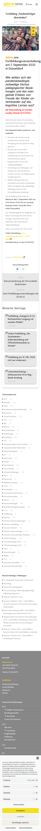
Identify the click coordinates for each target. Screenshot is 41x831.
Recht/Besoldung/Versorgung (13, 507)
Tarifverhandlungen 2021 (12, 542)
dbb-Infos (8, 727)
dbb (4, 423)
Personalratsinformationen (13, 493)
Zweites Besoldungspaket (12, 587)
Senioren (6, 517)
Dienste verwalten (18, 804)
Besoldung (7, 584)
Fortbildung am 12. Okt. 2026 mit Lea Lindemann (21, 359)
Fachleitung (8, 737)
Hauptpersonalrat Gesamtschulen (15, 444)
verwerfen (20, 817)
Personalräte (8, 490)
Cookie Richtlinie (8, 687)
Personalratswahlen (10, 497)
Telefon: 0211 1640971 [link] (10, 672)
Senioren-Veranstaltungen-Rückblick (16, 535)
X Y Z (5, 559)
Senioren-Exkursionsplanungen (14, 521)
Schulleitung (7, 514)
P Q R (5, 486)
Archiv (5, 406)
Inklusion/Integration (10, 451)
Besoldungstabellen (11, 713)
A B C (5, 399)
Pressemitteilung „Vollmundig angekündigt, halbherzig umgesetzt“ (18, 592)
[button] (38, 758)
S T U (5, 510)
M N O (5, 476)
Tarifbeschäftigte (9, 538)
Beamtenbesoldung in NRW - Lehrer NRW (18, 610)
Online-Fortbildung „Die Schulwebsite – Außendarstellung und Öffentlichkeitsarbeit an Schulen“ (19, 339)
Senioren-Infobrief (10, 528)
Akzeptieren (20, 811)
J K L (4, 455)
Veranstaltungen (9, 552)
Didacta (6, 427)
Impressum (6, 690)
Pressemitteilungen (10, 503)
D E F (5, 420)
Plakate (6, 500)
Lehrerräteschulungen (11, 472)
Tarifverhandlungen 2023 (12, 545)
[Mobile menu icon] (36, 4)
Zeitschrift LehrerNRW (11, 563)
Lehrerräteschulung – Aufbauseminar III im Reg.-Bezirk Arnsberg (20, 374)
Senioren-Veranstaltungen (13, 531)
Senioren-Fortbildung (11, 524)
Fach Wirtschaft (9, 430)
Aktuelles (6, 403)
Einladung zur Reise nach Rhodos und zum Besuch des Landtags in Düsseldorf (20, 623)
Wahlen (6, 556)
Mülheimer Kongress (10, 483)
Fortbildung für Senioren (12, 639)
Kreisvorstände (8, 469)
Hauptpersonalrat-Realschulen (14, 448)
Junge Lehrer (7, 458)
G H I (5, 441)
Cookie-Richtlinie (10, 827)
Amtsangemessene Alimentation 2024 (17, 613)
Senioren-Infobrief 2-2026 (13, 597)
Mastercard (7, 479)
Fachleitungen (8, 434)
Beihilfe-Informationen (15, 710)
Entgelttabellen (10, 734)
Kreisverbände (8, 465)
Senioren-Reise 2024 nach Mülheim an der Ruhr (20, 632)
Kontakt (6, 462)
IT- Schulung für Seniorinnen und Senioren (18, 580)
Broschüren (7, 413)
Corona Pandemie (9, 416)
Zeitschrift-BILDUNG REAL (12, 566)
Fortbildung (17, 257)
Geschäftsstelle (10, 748)
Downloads (11, 731)
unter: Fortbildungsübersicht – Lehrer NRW (17, 236)
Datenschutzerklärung (25, 827)
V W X (5, 549)
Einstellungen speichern (20, 822)
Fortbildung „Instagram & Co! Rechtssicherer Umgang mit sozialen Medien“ (21, 319)
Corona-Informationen (12, 719)
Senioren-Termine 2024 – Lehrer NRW (17, 629)
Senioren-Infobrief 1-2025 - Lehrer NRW (17, 601)
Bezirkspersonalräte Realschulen (15, 409)
